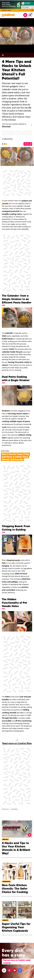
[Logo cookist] (8, 15)
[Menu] (25, 15)
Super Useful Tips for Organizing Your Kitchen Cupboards (16, 927)
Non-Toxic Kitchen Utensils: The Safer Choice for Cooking (15, 888)
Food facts (5, 809)
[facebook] (20, 970)
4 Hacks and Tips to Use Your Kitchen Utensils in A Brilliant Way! (16, 848)
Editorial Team (8, 139)
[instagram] (9, 970)
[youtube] (14, 970)
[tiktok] (4, 970)
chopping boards (13, 560)
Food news (14, 809)
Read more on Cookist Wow (17, 743)
